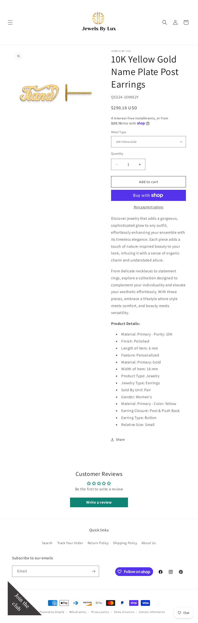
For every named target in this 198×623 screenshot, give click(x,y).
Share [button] (120, 439)
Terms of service (124, 612)
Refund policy (77, 612)
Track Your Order (70, 543)
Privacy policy (100, 612)
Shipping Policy (125, 543)
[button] (10, 22)
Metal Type (118, 132)
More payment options (148, 207)
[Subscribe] (93, 571)
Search (47, 543)
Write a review (99, 502)
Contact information (152, 612)
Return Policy (98, 543)
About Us (148, 543)
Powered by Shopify (52, 612)
